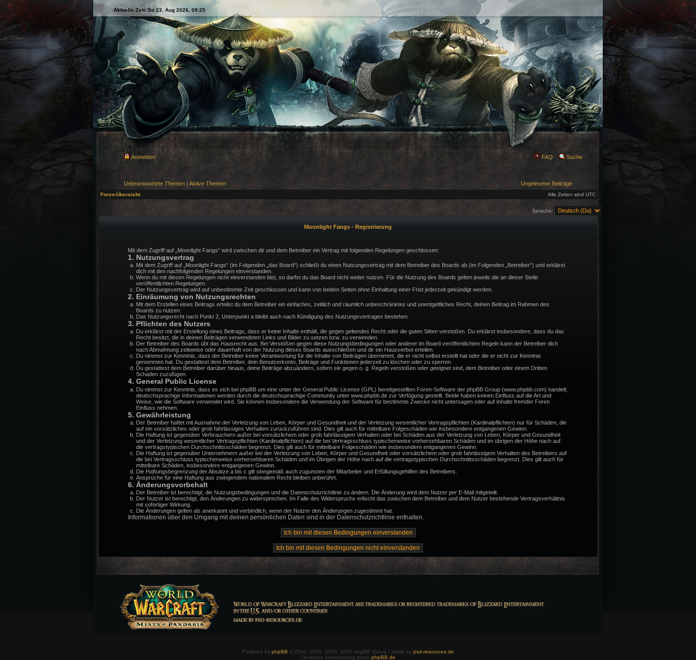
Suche (573, 157)
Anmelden (142, 157)
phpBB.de (383, 657)
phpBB (280, 651)
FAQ (546, 157)
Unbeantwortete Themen (154, 183)
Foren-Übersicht (120, 194)
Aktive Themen (207, 183)
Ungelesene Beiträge (546, 183)
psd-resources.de (433, 651)
